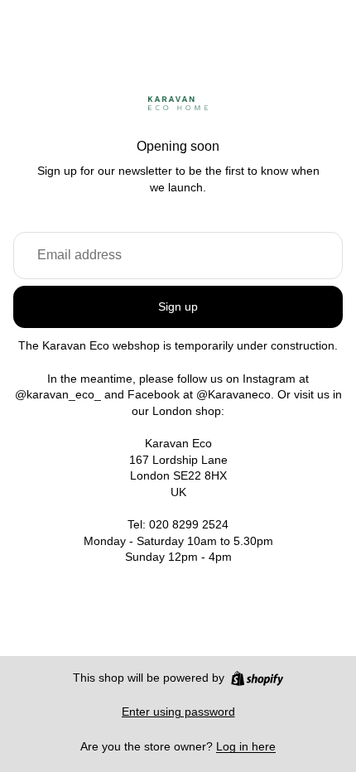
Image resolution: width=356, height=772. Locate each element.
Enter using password (178, 711)
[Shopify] (257, 678)
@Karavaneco (233, 394)
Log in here (246, 746)
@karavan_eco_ (58, 394)
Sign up (178, 306)
